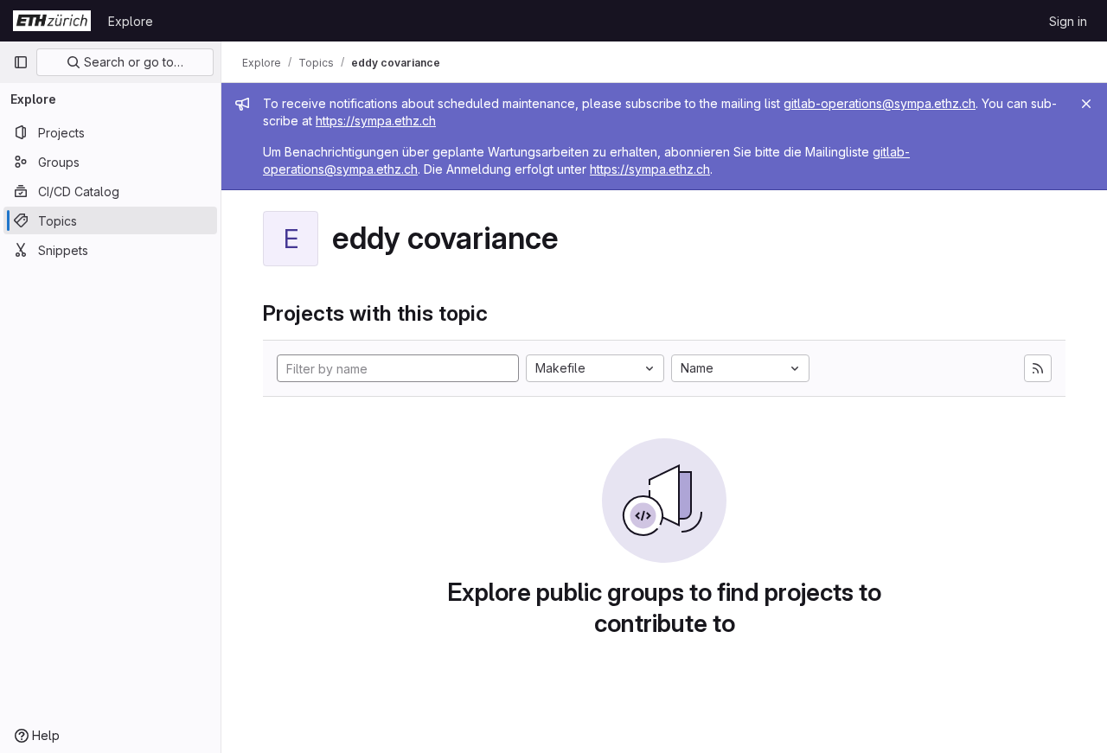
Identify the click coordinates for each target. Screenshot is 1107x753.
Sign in (1068, 21)
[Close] (1086, 103)
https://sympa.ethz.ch (376, 120)
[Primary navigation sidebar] (21, 62)
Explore (130, 21)
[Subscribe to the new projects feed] (1038, 368)
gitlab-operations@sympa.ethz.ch (880, 103)
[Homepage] (52, 21)
